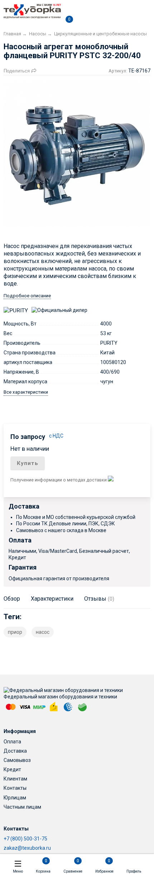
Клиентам (15, 779)
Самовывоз (17, 760)
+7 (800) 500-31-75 (25, 839)
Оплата (12, 741)
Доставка (15, 751)
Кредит (12, 769)
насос (42, 632)
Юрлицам (15, 797)
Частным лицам (22, 807)
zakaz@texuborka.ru (27, 848)
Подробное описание (27, 295)
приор (15, 632)
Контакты (15, 788)
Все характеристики (26, 392)
